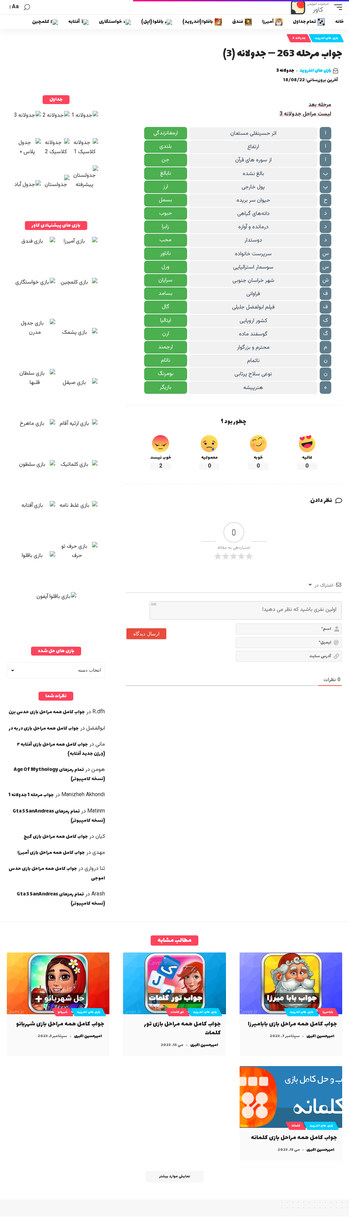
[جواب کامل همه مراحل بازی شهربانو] (58, 983)
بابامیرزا (327, 1012)
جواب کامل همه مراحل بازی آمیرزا (51, 852)
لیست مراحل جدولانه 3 (305, 114)
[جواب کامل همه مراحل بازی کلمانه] (291, 1097)
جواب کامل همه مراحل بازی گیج (56, 836)
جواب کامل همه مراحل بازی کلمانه (294, 1137)
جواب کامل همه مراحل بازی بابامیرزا (292, 1024)
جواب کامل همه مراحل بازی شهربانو (60, 1024)
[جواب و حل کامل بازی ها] (310, 7)
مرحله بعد (319, 105)
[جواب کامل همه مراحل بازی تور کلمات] (174, 983)
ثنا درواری (95, 868)
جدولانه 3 (298, 38)
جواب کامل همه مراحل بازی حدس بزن (47, 712)
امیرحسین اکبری (320, 1036)
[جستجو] (27, 7)
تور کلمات (177, 1012)
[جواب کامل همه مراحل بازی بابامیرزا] (291, 983)
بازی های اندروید (326, 38)
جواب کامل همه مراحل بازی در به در (44, 728)
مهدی (98, 852)
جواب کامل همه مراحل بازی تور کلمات (182, 1028)
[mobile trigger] (336, 7)
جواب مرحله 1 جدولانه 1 (31, 795)
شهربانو (62, 1012)
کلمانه (295, 1126)
